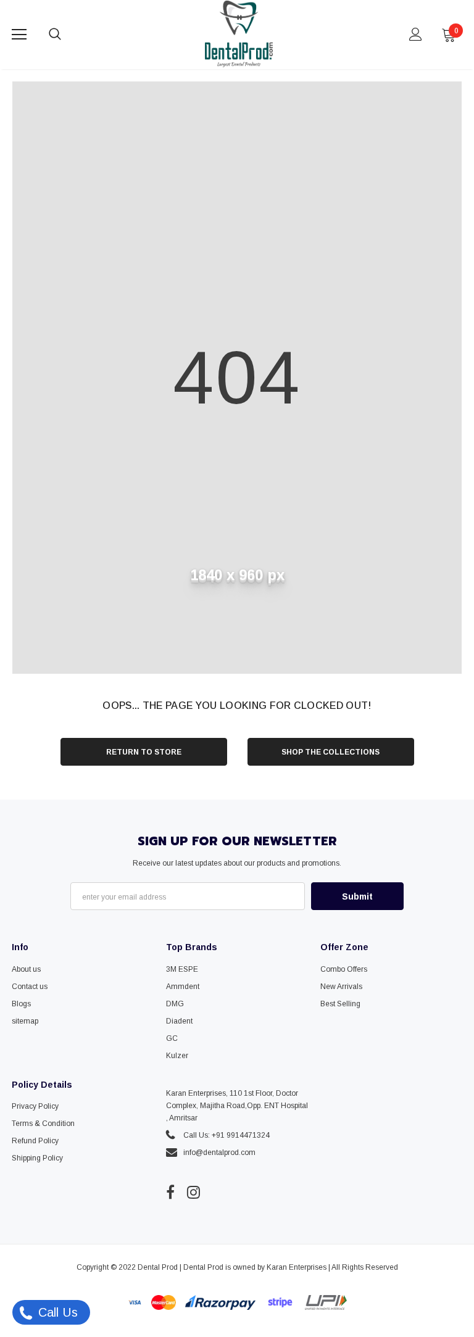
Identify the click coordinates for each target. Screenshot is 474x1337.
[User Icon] (415, 34)
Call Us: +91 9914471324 (226, 1135)
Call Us (56, 1312)
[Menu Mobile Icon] (19, 34)
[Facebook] (170, 1192)
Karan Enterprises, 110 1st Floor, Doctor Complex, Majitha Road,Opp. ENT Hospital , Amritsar (237, 1105)
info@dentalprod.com (219, 1152)
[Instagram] (193, 1192)
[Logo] (239, 34)
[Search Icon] (67, 34)
